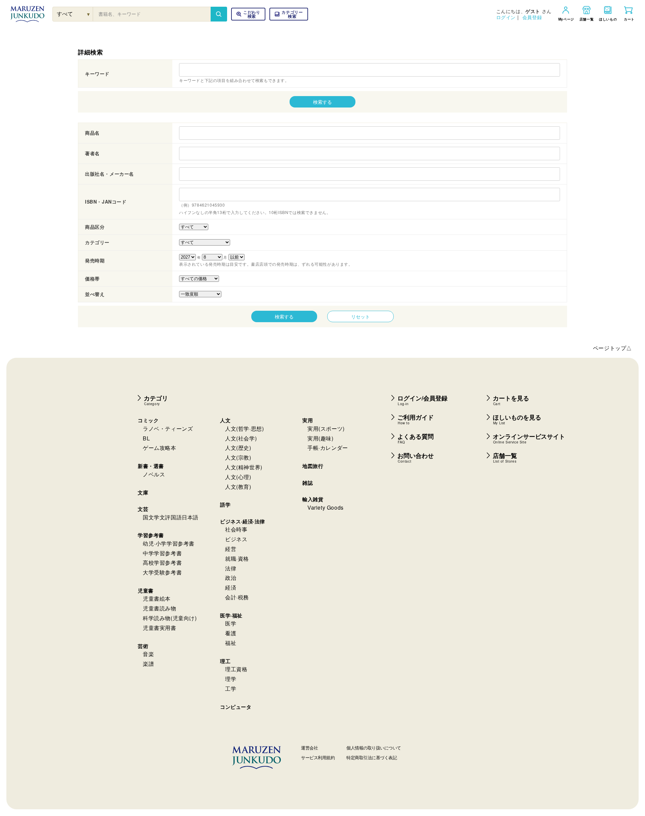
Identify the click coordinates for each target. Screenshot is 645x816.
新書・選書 (151, 466)
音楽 (148, 654)
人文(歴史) (238, 448)
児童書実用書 (159, 628)
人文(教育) (238, 486)
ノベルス (154, 474)
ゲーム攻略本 (159, 448)
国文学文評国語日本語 (171, 517)
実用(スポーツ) (326, 428)
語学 (225, 504)
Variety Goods (325, 507)
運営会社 (309, 747)
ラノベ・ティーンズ (168, 428)
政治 (230, 578)
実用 (307, 420)
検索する (322, 101)
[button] (288, 14)
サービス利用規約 (318, 757)
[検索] (219, 14)
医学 (230, 623)
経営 (230, 549)
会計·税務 (237, 597)
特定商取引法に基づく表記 (371, 757)
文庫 (143, 492)
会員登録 (532, 17)
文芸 (143, 509)
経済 (230, 587)
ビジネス (236, 539)
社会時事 (236, 529)
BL (146, 438)
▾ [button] (88, 14)
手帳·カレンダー (327, 448)
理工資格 (236, 669)
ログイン (506, 17)
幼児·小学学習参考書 (169, 543)
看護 (230, 633)
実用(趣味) (320, 438)
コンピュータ (236, 707)
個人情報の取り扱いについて (373, 747)
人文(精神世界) (243, 467)
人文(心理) (238, 477)
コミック (148, 420)
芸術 (143, 646)
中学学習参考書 (162, 553)
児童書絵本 (157, 598)
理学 (230, 679)
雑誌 (307, 482)
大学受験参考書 (162, 572)
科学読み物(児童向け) (170, 618)
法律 (230, 568)
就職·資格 (237, 558)
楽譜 (148, 664)
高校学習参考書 (162, 562)
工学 (230, 688)
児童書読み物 (159, 608)
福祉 (230, 643)
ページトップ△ (612, 348)
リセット (360, 316)
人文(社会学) (241, 438)
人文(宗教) (238, 457)
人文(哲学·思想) (244, 428)
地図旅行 (312, 466)
